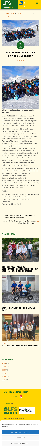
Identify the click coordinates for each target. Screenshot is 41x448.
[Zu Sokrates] (21, 396)
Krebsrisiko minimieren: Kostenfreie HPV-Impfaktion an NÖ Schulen (20, 216)
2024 (4, 370)
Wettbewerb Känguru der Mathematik (20, 346)
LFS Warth (7, 403)
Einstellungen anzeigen (20, 443)
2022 (4, 376)
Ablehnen (20, 438)
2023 (4, 373)
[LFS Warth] (13, 4)
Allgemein (20, 60)
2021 (3, 380)
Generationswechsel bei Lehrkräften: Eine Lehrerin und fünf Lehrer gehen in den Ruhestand (20, 269)
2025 (4, 366)
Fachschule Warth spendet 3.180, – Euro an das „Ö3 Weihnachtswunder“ (19, 222)
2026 (4, 363)
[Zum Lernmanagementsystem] (6, 396)
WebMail (14, 397)
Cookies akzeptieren (20, 432)
